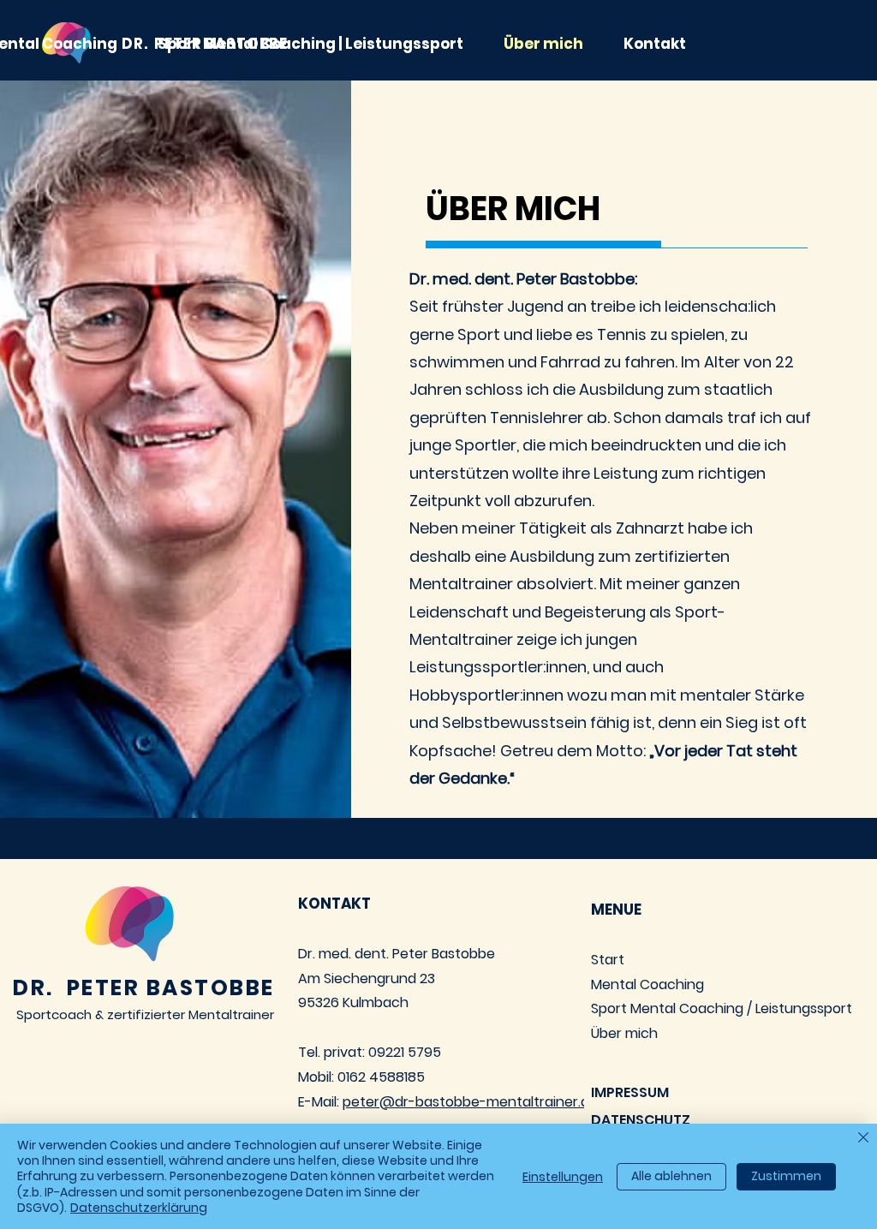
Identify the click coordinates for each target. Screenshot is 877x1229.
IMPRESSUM (630, 1092)
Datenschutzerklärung (138, 1207)
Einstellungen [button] (562, 1176)
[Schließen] (863, 1138)
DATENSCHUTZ (640, 1120)
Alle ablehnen (671, 1175)
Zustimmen (786, 1175)
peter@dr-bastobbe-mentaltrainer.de (470, 1102)
